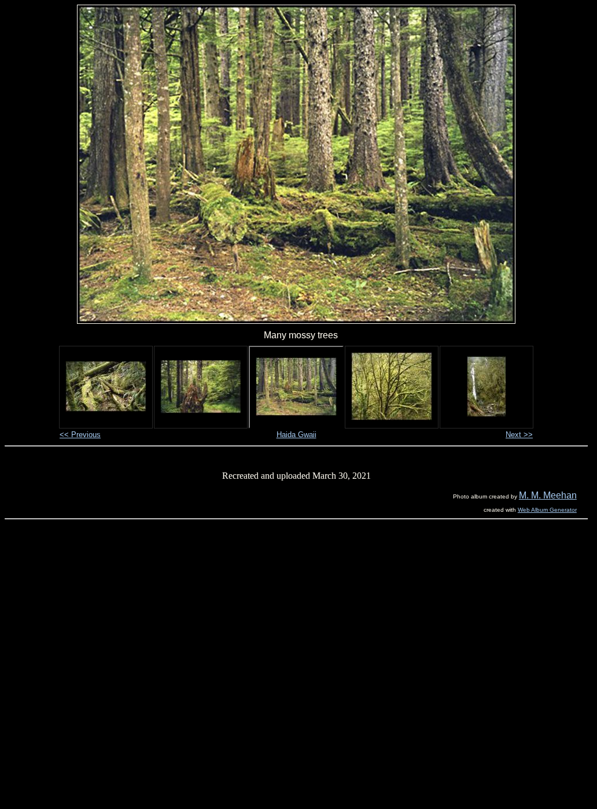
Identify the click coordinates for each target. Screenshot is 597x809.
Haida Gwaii (296, 434)
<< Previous (80, 434)
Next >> (519, 434)
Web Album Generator (547, 510)
